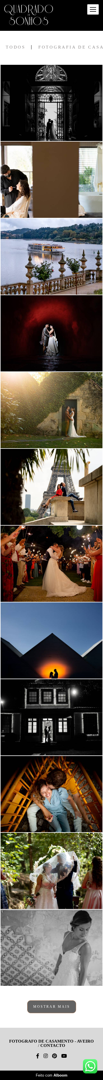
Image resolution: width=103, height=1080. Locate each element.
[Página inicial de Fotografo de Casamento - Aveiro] (28, 15)
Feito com (52, 1075)
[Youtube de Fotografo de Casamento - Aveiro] (64, 1056)
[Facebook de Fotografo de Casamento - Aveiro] (37, 1056)
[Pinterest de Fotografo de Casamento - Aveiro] (54, 1056)
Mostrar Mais (51, 1007)
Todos (15, 47)
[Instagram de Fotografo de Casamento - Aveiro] (45, 1056)
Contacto (52, 1045)
